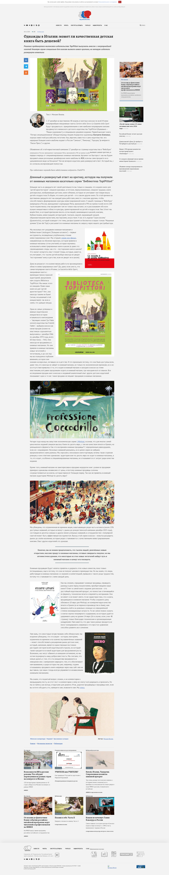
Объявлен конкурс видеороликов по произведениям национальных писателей (130, 169)
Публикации (40, 32)
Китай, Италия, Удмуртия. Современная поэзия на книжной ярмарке (98, 774)
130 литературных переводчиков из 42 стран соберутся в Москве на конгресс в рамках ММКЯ (37, 785)
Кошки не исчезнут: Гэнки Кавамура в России (97, 818)
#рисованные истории (60, 739)
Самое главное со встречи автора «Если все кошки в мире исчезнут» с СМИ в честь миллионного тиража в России (100, 826)
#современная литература (93, 831)
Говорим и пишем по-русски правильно (65, 750)
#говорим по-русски (72, 781)
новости (58, 25)
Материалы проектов (44, 743)
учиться (87, 25)
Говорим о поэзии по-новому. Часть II (67, 821)
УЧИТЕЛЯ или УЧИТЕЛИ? (66, 772)
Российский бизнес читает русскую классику (130, 135)
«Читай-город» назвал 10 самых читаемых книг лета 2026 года (130, 126)
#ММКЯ (26, 790)
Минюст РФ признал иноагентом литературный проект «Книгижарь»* (130, 151)
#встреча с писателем (107, 831)
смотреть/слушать (77, 25)
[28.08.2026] (38, 798)
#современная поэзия (96, 792)
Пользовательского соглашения (107, 2)
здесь (82, 687)
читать (66, 25)
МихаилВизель (108, 739)
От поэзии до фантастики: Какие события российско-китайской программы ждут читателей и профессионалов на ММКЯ (37, 822)
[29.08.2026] (38, 752)
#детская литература (37, 739)
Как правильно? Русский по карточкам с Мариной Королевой (68, 776)
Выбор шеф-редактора (92, 750)
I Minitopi (80, 441)
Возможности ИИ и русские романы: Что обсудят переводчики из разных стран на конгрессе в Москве (37, 775)
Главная (32, 743)
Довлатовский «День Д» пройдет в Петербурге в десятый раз (130, 143)
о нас (106, 25)
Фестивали (27, 750)
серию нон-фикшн (68, 238)
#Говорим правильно (60, 781)
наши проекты (97, 25)
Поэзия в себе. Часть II (65, 817)
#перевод (49, 739)
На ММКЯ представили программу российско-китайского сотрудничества (36, 832)
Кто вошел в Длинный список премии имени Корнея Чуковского (131, 160)
